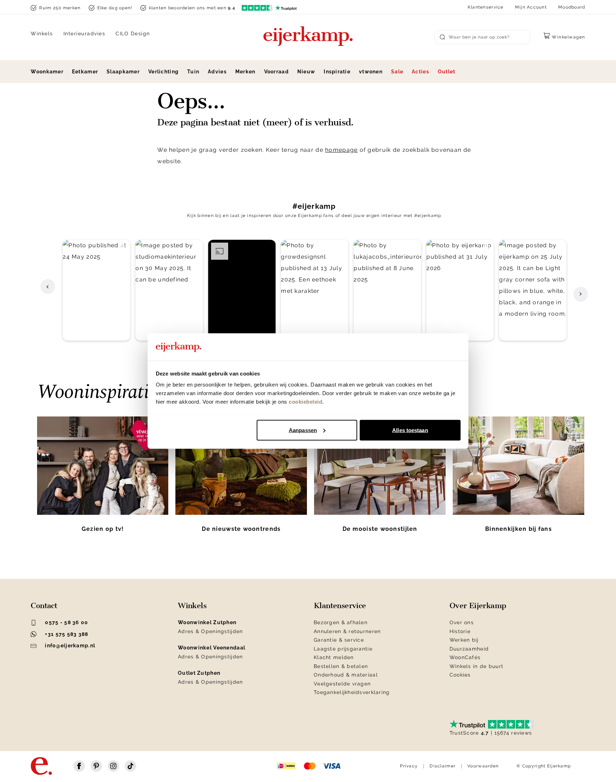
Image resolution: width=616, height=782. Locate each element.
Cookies (460, 675)
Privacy (409, 766)
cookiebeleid (305, 402)
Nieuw (306, 71)
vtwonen (371, 71)
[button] (96, 290)
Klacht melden (334, 657)
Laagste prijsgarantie (343, 649)
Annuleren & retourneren (347, 631)
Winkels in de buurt (476, 666)
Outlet (447, 71)
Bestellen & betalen (341, 666)
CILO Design (132, 33)
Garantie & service (339, 640)
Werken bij (464, 640)
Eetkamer (85, 71)
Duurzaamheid (469, 649)
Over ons (462, 622)
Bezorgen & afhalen (341, 622)
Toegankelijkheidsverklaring (352, 692)
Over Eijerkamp (478, 606)
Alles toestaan (410, 430)
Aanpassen (303, 430)
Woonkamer (47, 71)
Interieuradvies (84, 33)
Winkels (42, 33)
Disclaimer (443, 766)
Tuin (193, 71)
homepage (341, 149)
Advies (217, 71)
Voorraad (276, 71)
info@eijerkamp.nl (70, 645)
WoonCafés (465, 657)
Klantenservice (486, 7)
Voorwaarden (483, 766)
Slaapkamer (123, 71)
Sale (397, 71)
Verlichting (163, 71)
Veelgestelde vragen (342, 684)
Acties (420, 71)
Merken (245, 71)
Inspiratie (337, 71)
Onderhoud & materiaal (346, 675)
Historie (460, 631)
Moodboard (571, 7)
